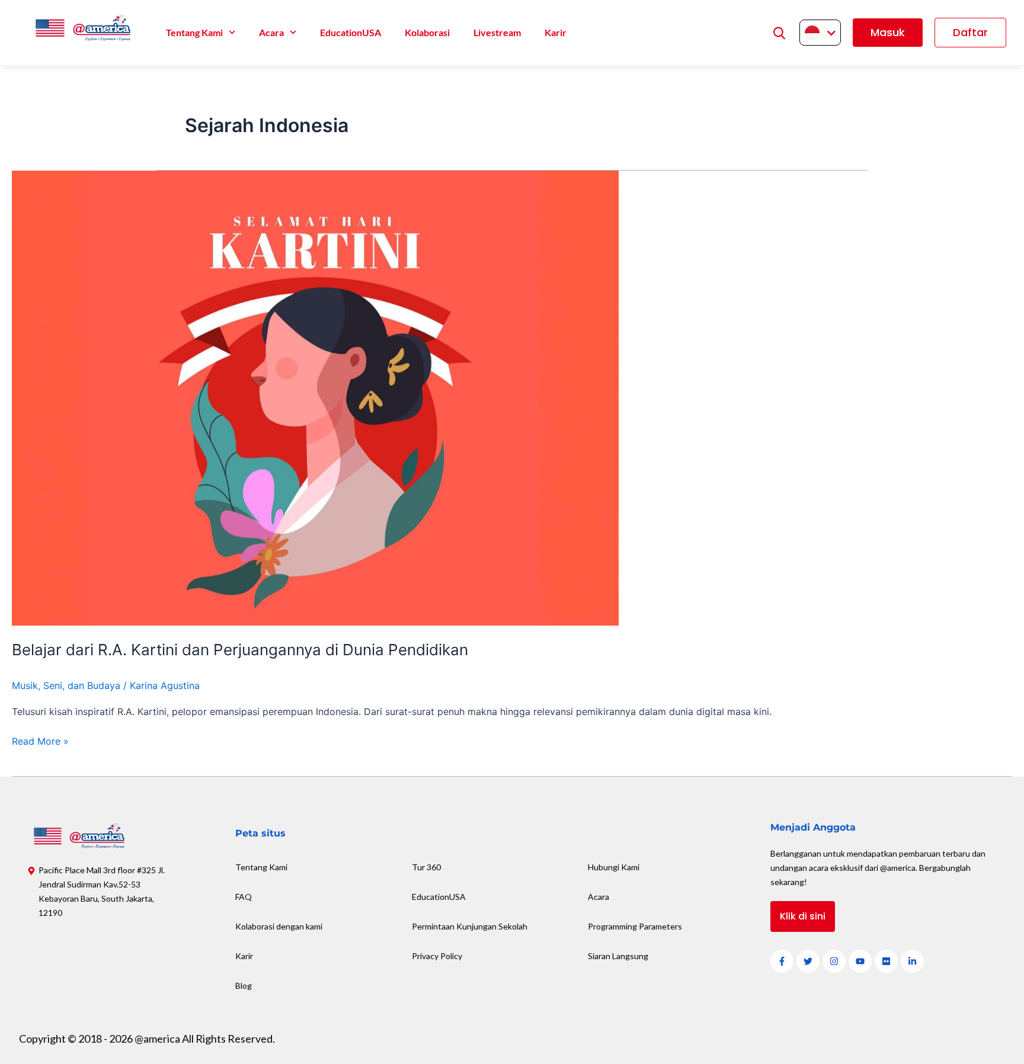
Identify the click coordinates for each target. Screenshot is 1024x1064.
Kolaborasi (427, 32)
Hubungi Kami (613, 867)
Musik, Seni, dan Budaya (66, 685)
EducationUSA (350, 32)
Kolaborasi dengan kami (278, 926)
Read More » (40, 740)
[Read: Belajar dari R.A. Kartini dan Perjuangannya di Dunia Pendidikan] (315, 397)
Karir (556, 32)
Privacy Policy (437, 956)
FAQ (243, 897)
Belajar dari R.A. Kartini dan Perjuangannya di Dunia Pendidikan (240, 649)
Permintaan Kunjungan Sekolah (469, 926)
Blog (243, 985)
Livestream (497, 32)
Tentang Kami (194, 32)
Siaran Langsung (618, 956)
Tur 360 (426, 867)
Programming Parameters (635, 926)
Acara (271, 32)
